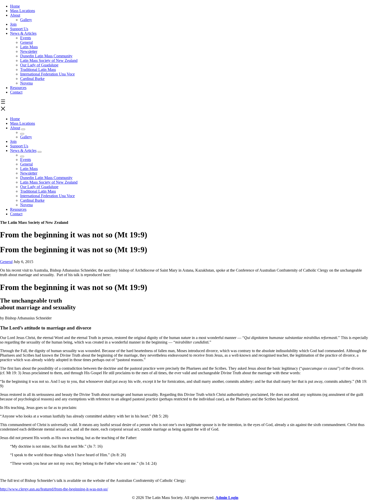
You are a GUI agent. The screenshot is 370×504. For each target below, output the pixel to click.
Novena (26, 83)
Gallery (26, 20)
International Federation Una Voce (47, 74)
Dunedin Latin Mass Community (46, 56)
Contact (16, 92)
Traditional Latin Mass (38, 69)
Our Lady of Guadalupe (39, 65)
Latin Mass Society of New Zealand (49, 60)
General (26, 42)
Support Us (19, 29)
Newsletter (28, 51)
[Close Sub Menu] (22, 134)
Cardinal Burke (32, 78)
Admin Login (226, 497)
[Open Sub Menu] (23, 129)
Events (25, 38)
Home (15, 6)
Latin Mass (29, 47)
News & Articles (23, 33)
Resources (18, 88)
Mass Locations (22, 11)
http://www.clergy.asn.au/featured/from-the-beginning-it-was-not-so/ (54, 489)
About (15, 15)
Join (13, 24)
